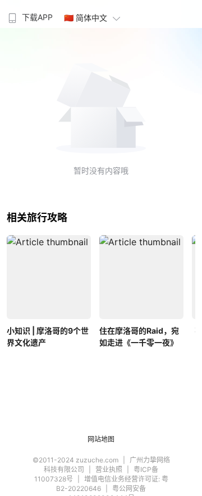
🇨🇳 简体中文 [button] (85, 17)
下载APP (37, 17)
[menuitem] (29, 14)
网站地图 (101, 439)
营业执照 (108, 469)
